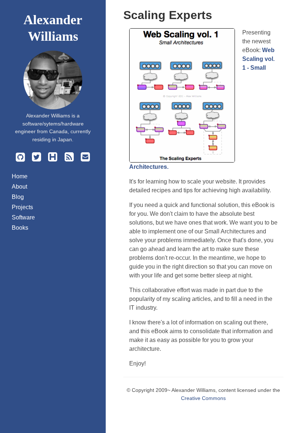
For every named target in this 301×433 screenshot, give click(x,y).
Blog (18, 197)
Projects (22, 207)
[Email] (85, 159)
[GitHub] (20, 159)
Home (20, 176)
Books (20, 228)
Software (23, 217)
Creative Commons (203, 398)
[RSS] (69, 159)
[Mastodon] (36, 159)
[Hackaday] (53, 159)
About (19, 186)
